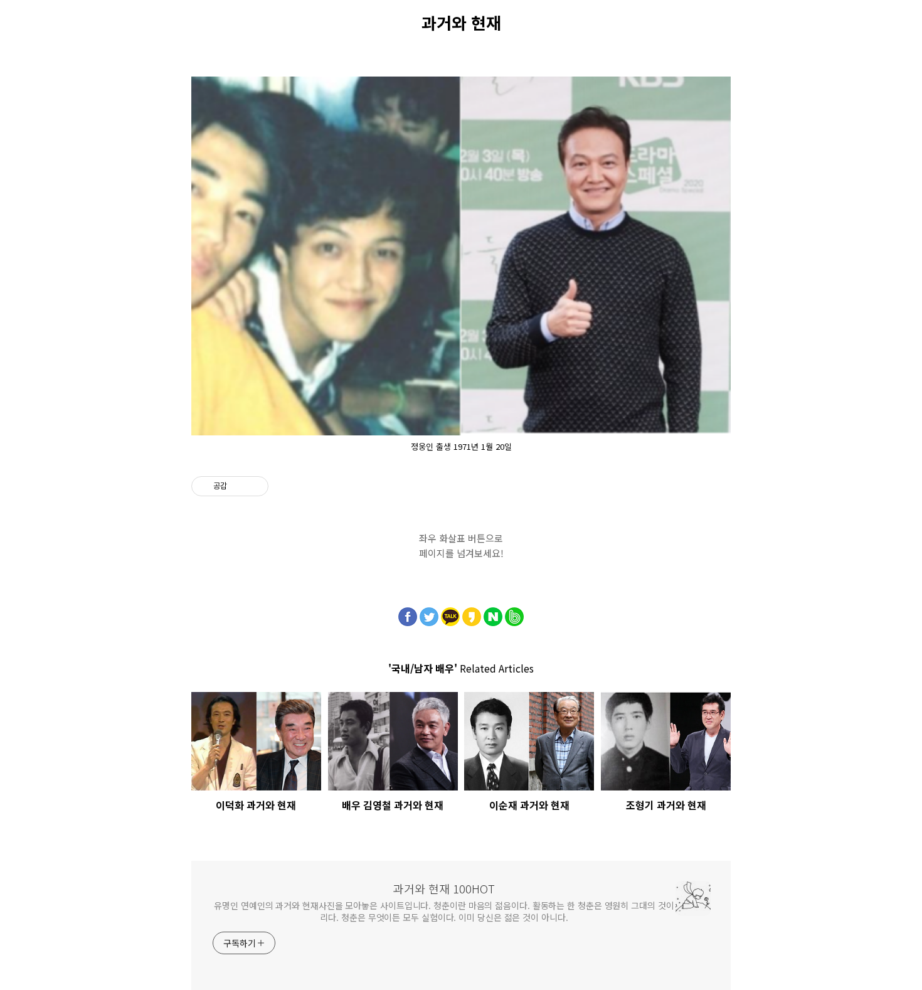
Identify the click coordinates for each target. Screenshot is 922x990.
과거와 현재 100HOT (444, 888)
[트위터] (429, 613)
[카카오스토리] (471, 613)
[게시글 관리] (254, 486)
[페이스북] (407, 613)
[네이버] (493, 613)
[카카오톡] (450, 613)
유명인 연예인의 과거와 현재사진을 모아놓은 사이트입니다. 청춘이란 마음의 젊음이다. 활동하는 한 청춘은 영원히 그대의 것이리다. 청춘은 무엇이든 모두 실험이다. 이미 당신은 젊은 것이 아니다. (444, 911)
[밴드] (514, 613)
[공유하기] (238, 486)
